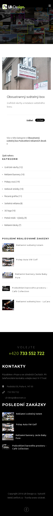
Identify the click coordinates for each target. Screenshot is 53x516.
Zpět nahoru (8, 155)
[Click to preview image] (26, 73)
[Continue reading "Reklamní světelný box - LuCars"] (8, 305)
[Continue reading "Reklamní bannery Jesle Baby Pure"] (7, 275)
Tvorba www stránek (35, 498)
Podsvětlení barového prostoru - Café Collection (30, 289)
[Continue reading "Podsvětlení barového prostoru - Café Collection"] (6, 288)
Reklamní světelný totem (29, 245)
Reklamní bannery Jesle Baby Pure (31, 276)
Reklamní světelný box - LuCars (33, 301)
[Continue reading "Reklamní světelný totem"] (8, 247)
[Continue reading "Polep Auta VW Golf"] (8, 262)
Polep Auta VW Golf (27, 259)
